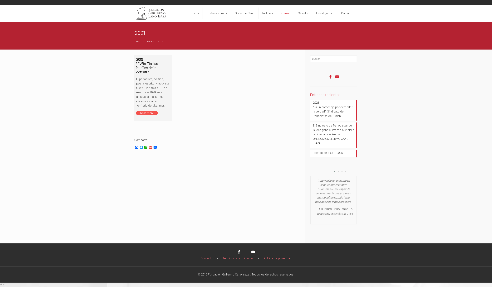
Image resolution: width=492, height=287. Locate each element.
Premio (150, 41)
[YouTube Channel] (337, 78)
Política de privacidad (278, 258)
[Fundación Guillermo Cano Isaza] (151, 12)
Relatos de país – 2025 (328, 153)
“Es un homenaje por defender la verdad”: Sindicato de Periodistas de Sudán (332, 109)
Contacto (206, 258)
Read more (147, 113)
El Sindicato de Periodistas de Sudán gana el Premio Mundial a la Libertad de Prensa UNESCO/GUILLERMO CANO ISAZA (333, 134)
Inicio (137, 41)
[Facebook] (330, 78)
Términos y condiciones (238, 258)
